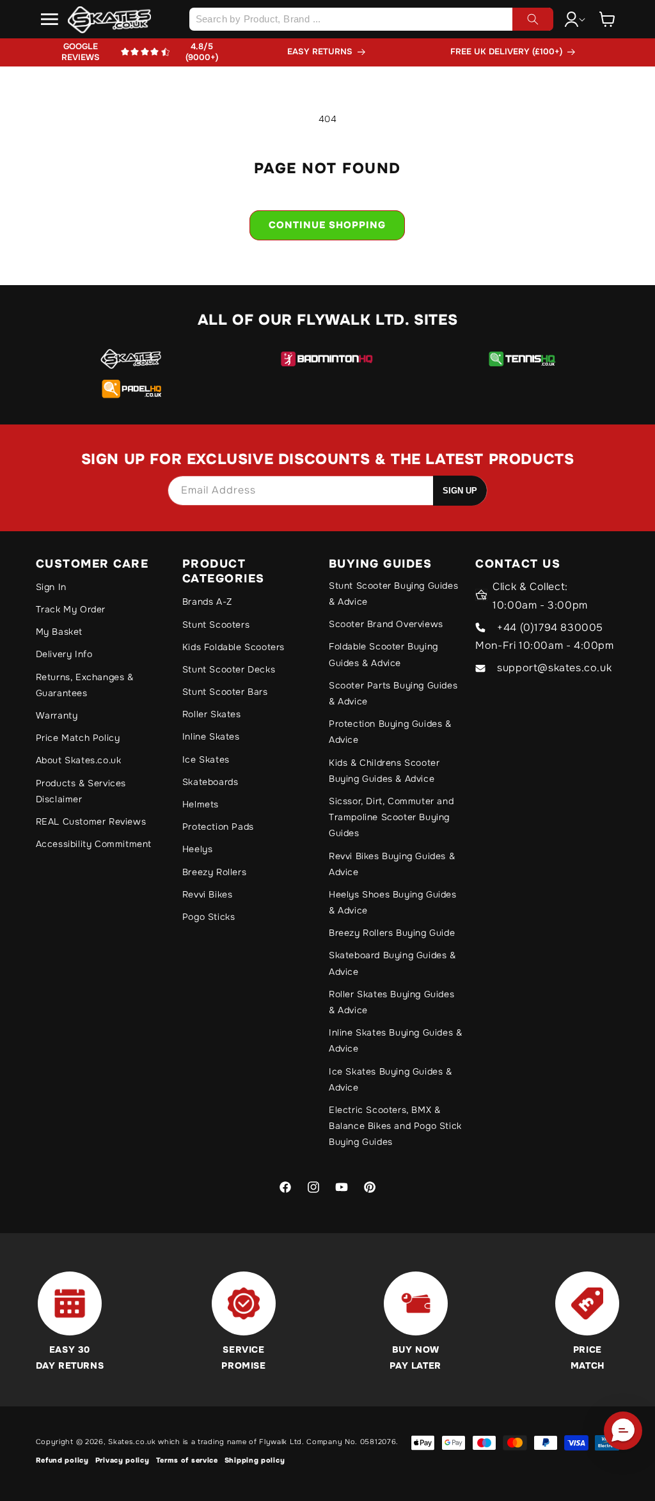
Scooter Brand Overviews (386, 624)
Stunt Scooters (215, 624)
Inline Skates (211, 736)
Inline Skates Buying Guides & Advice (395, 1040)
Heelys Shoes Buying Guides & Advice (393, 902)
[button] (50, 19)
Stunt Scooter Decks (228, 669)
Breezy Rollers (214, 872)
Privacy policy (122, 1460)
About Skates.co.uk (79, 760)
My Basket (59, 631)
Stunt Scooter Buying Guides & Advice (393, 593)
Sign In (51, 587)
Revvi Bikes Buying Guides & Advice (392, 864)
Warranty (57, 715)
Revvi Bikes (207, 894)
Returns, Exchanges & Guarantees (85, 685)
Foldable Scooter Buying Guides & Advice (383, 654)
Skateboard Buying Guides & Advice (392, 963)
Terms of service (187, 1460)
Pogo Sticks (208, 916)
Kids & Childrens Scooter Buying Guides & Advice (384, 770)
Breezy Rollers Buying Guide (392, 932)
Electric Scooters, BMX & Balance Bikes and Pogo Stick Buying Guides (395, 1125)
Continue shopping (327, 225)
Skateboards (210, 782)
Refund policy (62, 1460)
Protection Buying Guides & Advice (390, 731)
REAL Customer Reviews (91, 821)
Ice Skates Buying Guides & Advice (390, 1079)
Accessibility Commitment (94, 844)
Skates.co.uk (131, 1441)
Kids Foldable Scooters (233, 647)
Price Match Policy (78, 737)
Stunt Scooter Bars (225, 691)
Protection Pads (218, 826)
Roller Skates (211, 714)
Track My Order (71, 609)
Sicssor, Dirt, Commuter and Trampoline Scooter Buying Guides (391, 817)
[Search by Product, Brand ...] (532, 19)
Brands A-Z (207, 601)
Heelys (197, 849)
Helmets (200, 804)
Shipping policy (255, 1460)
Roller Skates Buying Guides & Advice (391, 1002)
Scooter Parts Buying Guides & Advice (393, 693)
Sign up (460, 490)
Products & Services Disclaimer (81, 791)
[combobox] (371, 19)
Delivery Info (64, 654)
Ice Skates (206, 759)
